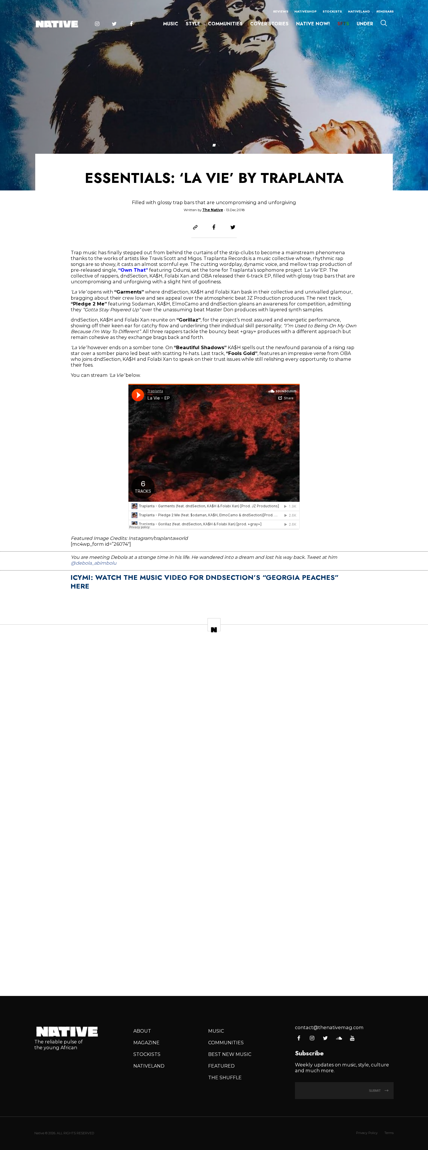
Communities (225, 23)
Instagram (97, 24)
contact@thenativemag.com (329, 1027)
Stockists (332, 11)
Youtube (352, 1038)
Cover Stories (269, 23)
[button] (214, 145)
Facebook (131, 24)
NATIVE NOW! (313, 23)
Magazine (146, 1042)
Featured (221, 1066)
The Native (212, 210)
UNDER (365, 23)
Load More (213, 970)
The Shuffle (225, 1077)
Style (193, 23)
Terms (389, 1133)
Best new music (229, 1054)
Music (170, 23)
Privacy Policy (367, 1133)
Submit (375, 1090)
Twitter (114, 24)
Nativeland (359, 11)
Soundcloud (338, 1038)
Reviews (280, 11)
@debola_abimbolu (93, 563)
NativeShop (305, 11)
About (142, 1031)
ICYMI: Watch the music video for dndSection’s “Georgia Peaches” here (204, 581)
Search (384, 23)
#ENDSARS (385, 11)
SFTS (343, 23)
